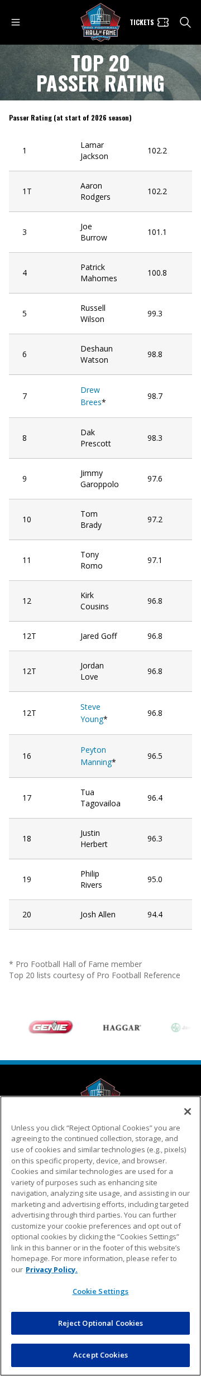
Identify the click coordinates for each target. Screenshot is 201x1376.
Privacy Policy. (52, 1269)
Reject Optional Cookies (100, 1323)
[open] (15, 22)
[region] (100, 1236)
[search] (185, 22)
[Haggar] (116, 1027)
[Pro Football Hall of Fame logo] (100, 22)
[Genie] (45, 1027)
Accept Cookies (100, 1355)
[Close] (187, 1111)
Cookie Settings (101, 1291)
